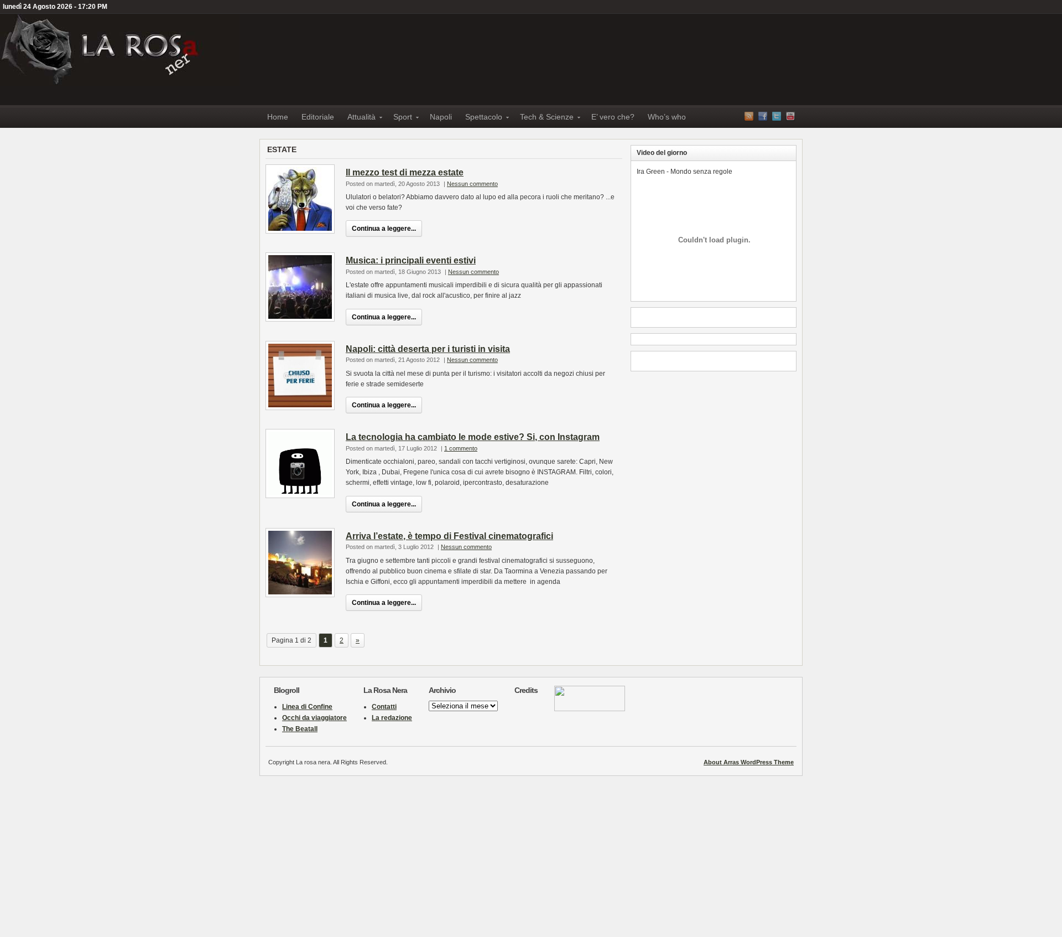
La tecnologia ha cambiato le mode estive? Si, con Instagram (473, 437)
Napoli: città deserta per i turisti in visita (428, 349)
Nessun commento (472, 183)
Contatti (384, 707)
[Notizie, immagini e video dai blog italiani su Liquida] (589, 709)
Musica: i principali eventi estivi (411, 260)
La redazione (392, 718)
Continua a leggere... (384, 228)
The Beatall (299, 729)
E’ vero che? (612, 116)
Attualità (358, 118)
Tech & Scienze (543, 118)
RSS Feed (748, 116)
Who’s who (667, 116)
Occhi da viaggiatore (314, 718)
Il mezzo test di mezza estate (405, 172)
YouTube (790, 116)
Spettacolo (480, 118)
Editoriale (317, 116)
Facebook (762, 116)
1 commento (460, 448)
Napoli (441, 116)
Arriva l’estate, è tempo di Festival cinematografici (449, 536)
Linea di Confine (307, 707)
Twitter (776, 116)
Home (277, 116)
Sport (399, 118)
